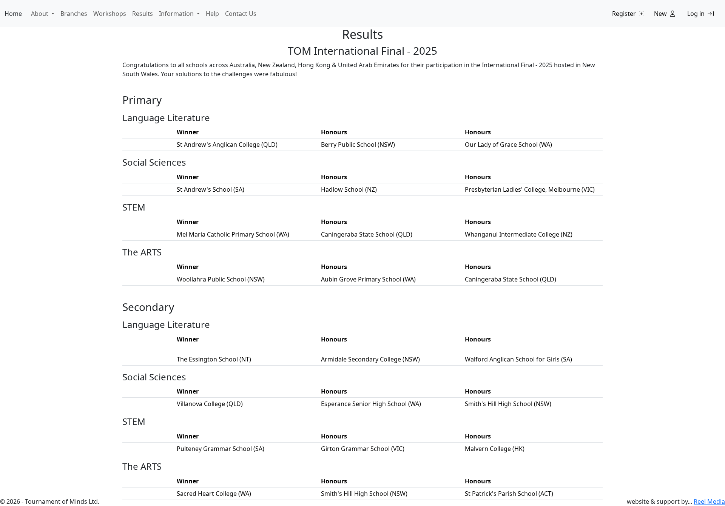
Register (624, 13)
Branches (73, 13)
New (660, 13)
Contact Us (240, 13)
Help (212, 13)
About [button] (40, 13)
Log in (696, 13)
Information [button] (177, 13)
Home (13, 13)
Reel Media (709, 501)
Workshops (109, 13)
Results (142, 13)
